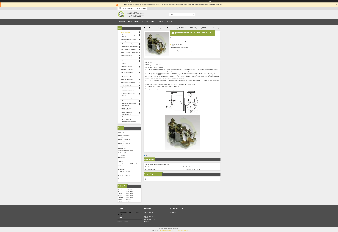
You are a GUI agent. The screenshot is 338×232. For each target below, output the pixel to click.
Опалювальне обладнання (129, 49)
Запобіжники (125, 88)
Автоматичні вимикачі (128, 90)
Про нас (161, 21)
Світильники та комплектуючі (130, 52)
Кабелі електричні (127, 66)
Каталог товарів (133, 21)
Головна (122, 21)
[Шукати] (193, 14)
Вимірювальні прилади (128, 82)
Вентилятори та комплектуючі (130, 46)
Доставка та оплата (148, 21)
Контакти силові (126, 101)
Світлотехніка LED (127, 58)
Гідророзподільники (127, 117)
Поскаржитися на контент (166, 230)
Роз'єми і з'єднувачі (127, 69)
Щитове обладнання (127, 79)
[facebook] (144, 155)
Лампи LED (125, 63)
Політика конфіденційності (181, 230)
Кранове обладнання (127, 55)
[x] (146, 155)
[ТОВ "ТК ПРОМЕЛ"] (121, 14)
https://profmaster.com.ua (126, 150)
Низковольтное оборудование (157, 28)
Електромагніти (126, 76)
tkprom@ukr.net (124, 153)
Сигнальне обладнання (128, 98)
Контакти (170, 21)
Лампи (124, 60)
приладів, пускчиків (177, 88)
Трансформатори (126, 85)
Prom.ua (177, 228)
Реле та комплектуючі (173, 28)
